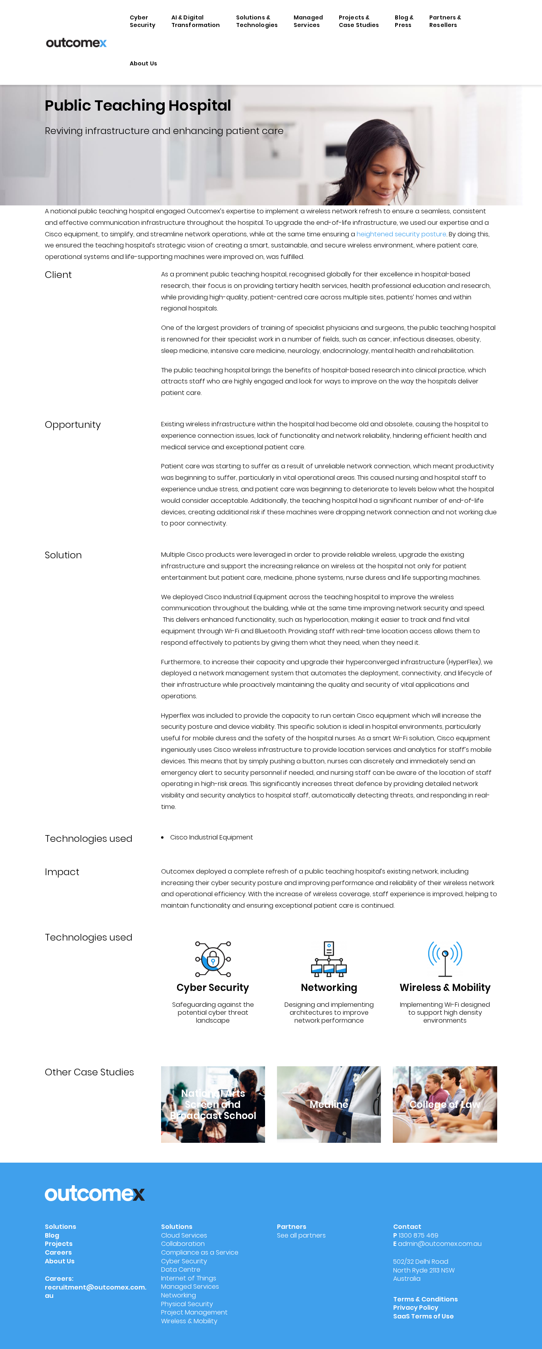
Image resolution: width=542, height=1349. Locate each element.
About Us (143, 63)
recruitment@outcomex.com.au (95, 1292)
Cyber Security (143, 21)
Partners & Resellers (445, 21)
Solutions (60, 1226)
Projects (59, 1243)
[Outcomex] (76, 41)
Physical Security (187, 1304)
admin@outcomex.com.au (440, 1243)
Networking (178, 1295)
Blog (52, 1235)
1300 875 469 (418, 1235)
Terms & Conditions (425, 1299)
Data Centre (180, 1269)
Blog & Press (404, 21)
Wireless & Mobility (189, 1321)
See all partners (301, 1235)
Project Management (194, 1312)
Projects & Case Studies (359, 21)
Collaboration (183, 1243)
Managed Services (308, 21)
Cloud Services (184, 1235)
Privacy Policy (415, 1307)
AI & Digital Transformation (195, 21)
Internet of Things (188, 1278)
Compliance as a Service (199, 1252)
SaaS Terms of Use (424, 1316)
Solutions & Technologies (257, 21)
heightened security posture (401, 234)
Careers (58, 1252)
